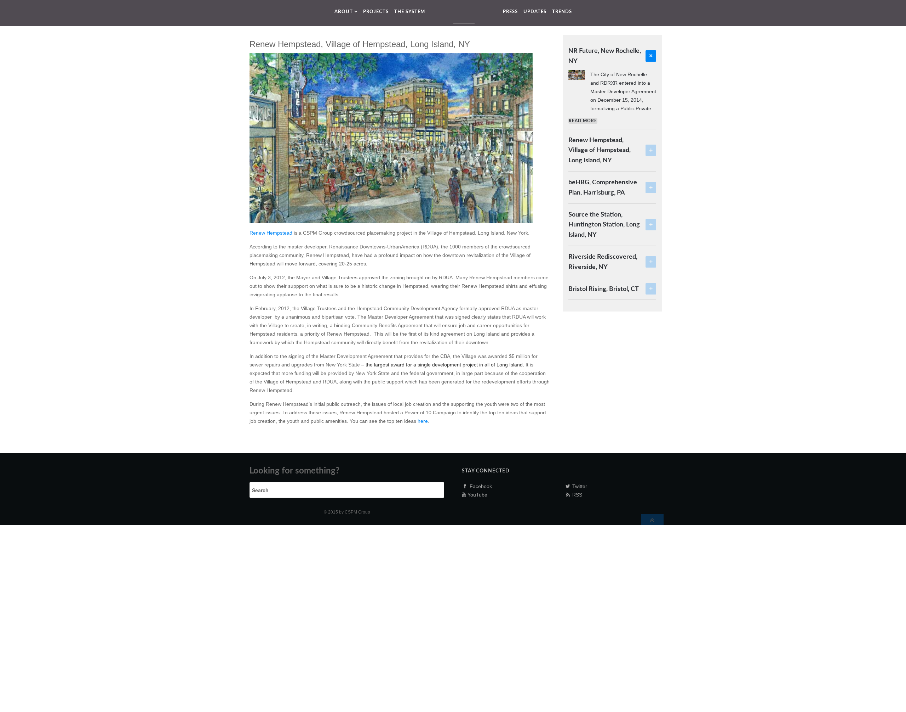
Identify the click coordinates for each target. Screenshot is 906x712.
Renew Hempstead (271, 233)
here (423, 421)
